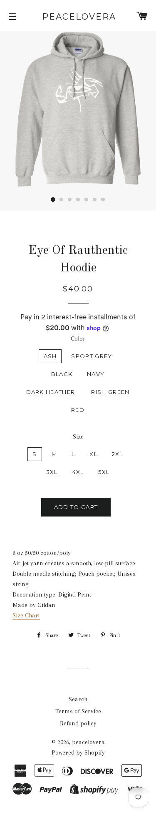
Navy (95, 374)
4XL (78, 472)
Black (62, 374)
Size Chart (26, 615)
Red (77, 409)
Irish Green (109, 392)
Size (78, 436)
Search (78, 699)
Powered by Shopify (78, 752)
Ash (50, 356)
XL (93, 454)
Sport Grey (91, 356)
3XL (52, 472)
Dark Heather (50, 392)
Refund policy (78, 723)
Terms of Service (78, 711)
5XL (103, 472)
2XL (117, 454)
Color (78, 338)
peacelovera (78, 17)
